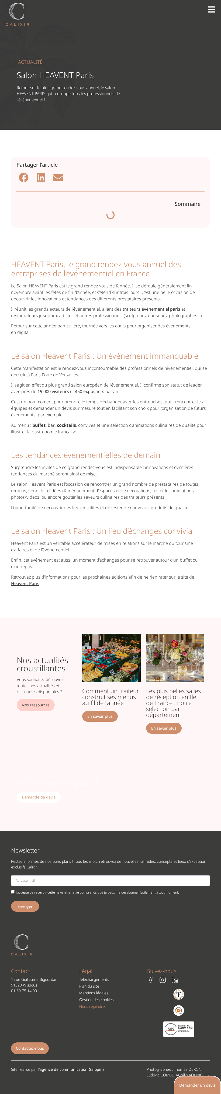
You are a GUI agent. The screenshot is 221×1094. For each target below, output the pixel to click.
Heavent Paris (25, 583)
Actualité (30, 62)
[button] (23, 177)
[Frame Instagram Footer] (162, 979)
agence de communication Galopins (72, 1069)
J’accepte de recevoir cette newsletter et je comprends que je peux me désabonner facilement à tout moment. (97, 892)
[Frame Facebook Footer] (150, 979)
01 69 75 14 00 (24, 990)
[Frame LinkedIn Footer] (174, 979)
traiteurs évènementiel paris (151, 309)
